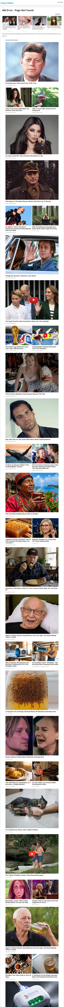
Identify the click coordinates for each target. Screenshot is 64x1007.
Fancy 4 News (7, 3)
